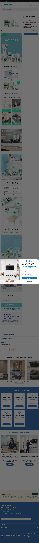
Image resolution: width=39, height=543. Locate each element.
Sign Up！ (29, 278)
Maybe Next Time (29, 281)
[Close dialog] (38, 259)
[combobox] (23, 274)
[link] (29, 260)
